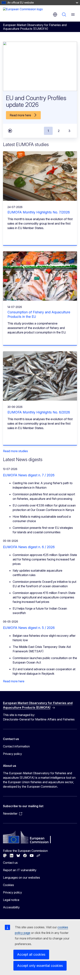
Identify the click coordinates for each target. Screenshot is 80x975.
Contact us (10, 862)
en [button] (55, 14)
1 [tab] (48, 131)
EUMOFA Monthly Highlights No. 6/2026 (38, 412)
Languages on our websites (21, 877)
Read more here (13, 681)
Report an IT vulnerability (19, 870)
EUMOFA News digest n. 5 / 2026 (29, 628)
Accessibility (11, 907)
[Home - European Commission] (23, 13)
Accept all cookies (31, 954)
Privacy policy (12, 754)
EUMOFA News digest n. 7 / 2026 (29, 475)
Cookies (8, 885)
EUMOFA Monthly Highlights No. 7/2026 (38, 212)
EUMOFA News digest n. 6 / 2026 (29, 547)
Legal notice (11, 900)
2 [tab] (59, 131)
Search (64, 14)
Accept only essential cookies (40, 966)
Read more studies (15, 451)
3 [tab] (69, 131)
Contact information (16, 746)
